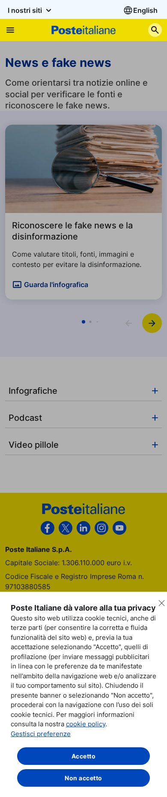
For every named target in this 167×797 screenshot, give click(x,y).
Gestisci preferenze (41, 734)
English (145, 10)
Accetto (84, 756)
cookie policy (85, 724)
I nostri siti (26, 10)
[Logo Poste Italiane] (83, 30)
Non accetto (83, 778)
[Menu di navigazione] (10, 30)
